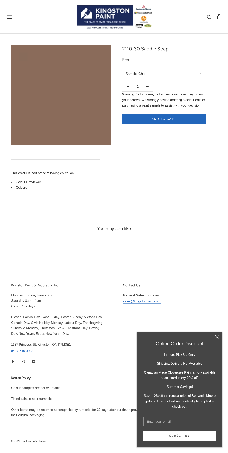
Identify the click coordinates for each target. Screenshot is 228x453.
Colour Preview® (28, 182)
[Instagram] (23, 361)
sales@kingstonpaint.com (142, 301)
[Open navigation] (9, 17)
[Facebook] (12, 361)
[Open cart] (219, 16)
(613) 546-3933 (22, 351)
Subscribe (179, 435)
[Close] (217, 337)
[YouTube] (33, 361)
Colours (21, 187)
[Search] (209, 16)
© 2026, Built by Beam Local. (28, 441)
